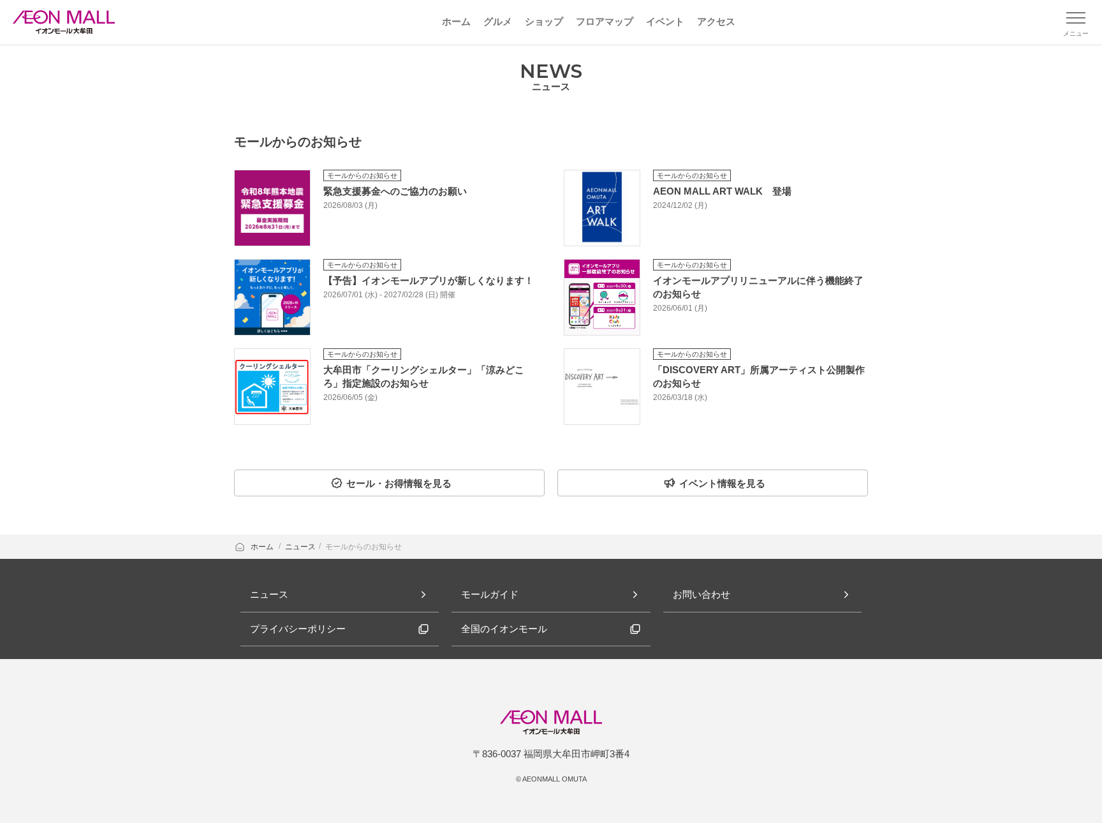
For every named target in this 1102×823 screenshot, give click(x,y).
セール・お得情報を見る (399, 483)
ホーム (263, 546)
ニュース (300, 546)
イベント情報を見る (722, 483)
